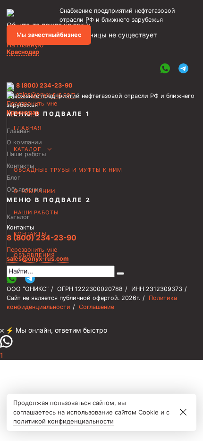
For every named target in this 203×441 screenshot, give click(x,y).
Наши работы (36, 212)
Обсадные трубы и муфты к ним (68, 170)
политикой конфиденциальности (63, 421)
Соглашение (96, 306)
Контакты (30, 233)
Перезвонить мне (32, 103)
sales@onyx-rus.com (46, 94)
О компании (34, 191)
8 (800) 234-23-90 (44, 85)
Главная (28, 127)
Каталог (27, 149)
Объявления (34, 255)
